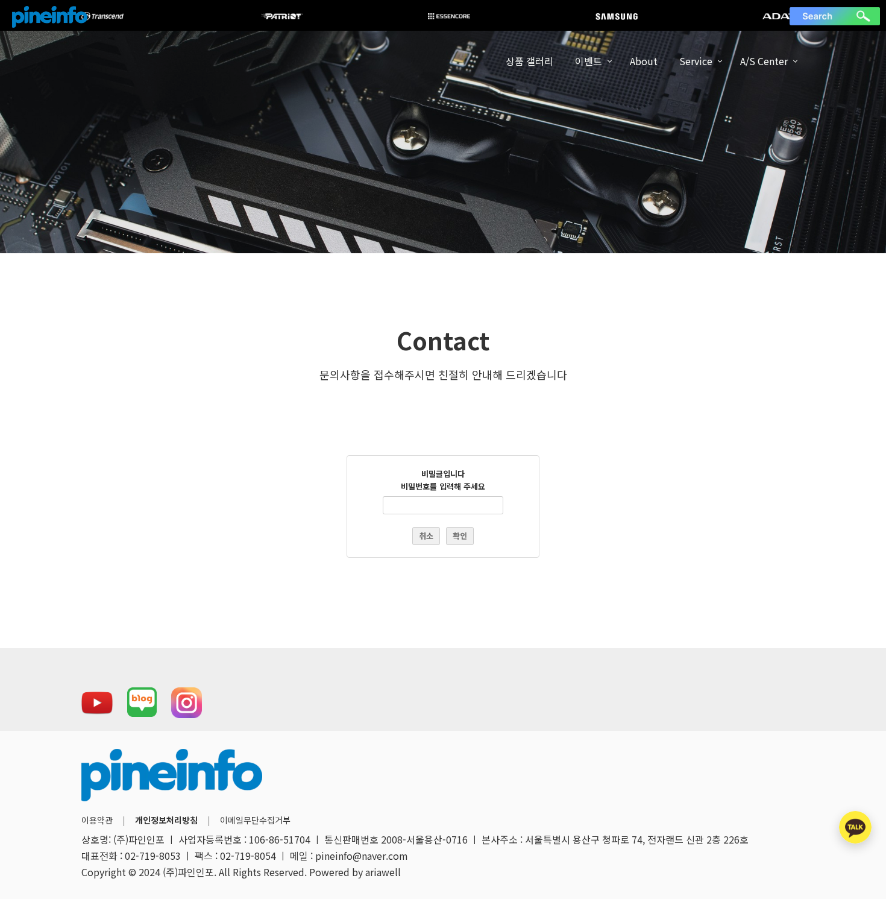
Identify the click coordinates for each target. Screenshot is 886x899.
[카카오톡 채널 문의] (855, 827)
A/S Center (764, 61)
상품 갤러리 (529, 61)
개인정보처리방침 (166, 820)
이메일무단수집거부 (255, 820)
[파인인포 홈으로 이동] (49, 17)
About (644, 61)
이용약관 (97, 820)
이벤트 (588, 61)
